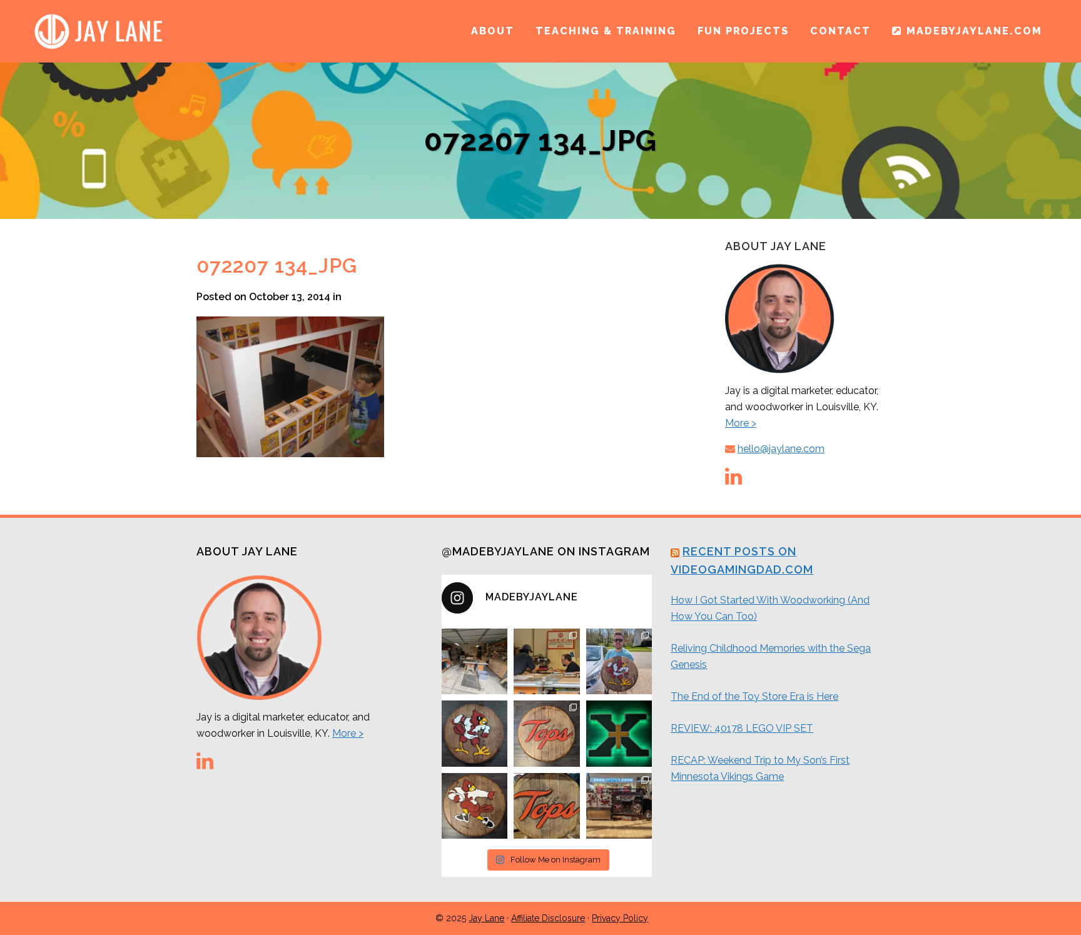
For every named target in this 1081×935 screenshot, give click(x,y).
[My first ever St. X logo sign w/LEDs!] (619, 733)
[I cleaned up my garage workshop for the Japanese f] (475, 662)
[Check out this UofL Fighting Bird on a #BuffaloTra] (475, 733)
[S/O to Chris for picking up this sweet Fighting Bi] (619, 662)
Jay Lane (486, 918)
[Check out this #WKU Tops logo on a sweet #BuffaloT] (547, 806)
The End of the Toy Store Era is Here (754, 696)
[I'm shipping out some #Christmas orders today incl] (475, 806)
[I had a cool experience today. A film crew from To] (547, 662)
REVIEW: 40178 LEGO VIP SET (742, 728)
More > (740, 423)
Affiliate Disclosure (548, 918)
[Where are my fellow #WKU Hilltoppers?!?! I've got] (547, 733)
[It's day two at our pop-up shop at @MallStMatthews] (619, 806)
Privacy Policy (620, 918)
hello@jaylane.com (781, 449)
